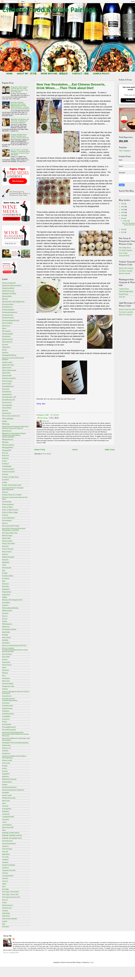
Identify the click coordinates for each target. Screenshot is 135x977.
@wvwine (5, 410)
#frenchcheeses (7, 551)
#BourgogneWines (7, 447)
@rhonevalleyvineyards (9, 370)
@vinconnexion (6, 402)
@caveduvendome (8, 304)
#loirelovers (5, 584)
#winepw (4, 784)
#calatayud (5, 463)
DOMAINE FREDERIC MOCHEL (12, 835)
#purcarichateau (7, 654)
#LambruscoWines (7, 576)
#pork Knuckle (6, 637)
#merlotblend (6, 602)
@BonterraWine (7, 296)
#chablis (4, 482)
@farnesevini (6, 326)
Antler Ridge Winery (125, 247)
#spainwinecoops (7, 708)
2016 (122, 218)
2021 (122, 206)
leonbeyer (5, 873)
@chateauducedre (7, 315)
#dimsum (5, 523)
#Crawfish (5, 515)
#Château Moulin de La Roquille (11, 495)
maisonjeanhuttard (7, 876)
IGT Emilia (5, 857)
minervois (5, 881)
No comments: (54, 415)
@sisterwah (5, 389)
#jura (3, 570)
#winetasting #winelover (9, 787)
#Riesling (5, 673)
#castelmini (5, 479)
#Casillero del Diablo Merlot (10, 477)
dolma (4, 830)
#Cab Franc (5, 455)
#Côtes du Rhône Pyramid (10, 510)
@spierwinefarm (7, 394)
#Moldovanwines (7, 610)
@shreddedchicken (8, 386)
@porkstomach (6, 367)
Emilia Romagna (7, 849)
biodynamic (5, 811)
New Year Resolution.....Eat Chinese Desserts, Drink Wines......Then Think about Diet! (70, 86)
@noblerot (5, 352)
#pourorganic (6, 643)
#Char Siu (5, 492)
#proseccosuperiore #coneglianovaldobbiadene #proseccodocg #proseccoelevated (15, 649)
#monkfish (5, 613)
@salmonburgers (7, 381)
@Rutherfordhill (6, 375)
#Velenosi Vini (6, 748)
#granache (5, 559)
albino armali (6, 800)
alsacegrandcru (6, 808)
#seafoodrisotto (6, 696)
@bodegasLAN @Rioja (9, 293)
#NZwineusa (6, 627)
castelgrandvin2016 (8, 817)
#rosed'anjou (6, 678)
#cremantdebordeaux (8, 518)
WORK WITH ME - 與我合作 (54, 73)
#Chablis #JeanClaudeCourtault (11, 485)
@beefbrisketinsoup (8, 291)
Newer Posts (39, 450)
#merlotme (5, 605)
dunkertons (5, 846)
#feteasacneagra (7, 535)
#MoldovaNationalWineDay (10, 608)
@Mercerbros (6, 347)
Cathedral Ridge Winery (126, 291)
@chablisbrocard (7, 307)
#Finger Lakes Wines (8, 543)
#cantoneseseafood (8, 469)
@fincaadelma (6, 331)
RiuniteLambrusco (7, 905)
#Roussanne (6, 681)
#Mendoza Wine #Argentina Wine (12, 600)
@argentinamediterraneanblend (11, 285)
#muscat (4, 616)
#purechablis (6, 657)
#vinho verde (6, 763)
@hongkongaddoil (7, 334)
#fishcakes (5, 546)
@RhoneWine (6, 373)
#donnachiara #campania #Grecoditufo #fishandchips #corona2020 (14, 529)
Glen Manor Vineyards (125, 271)
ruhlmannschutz (7, 908)
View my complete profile (11, 952)
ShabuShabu (6, 913)
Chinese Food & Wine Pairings (49, 9)
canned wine (6, 814)
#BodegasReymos (7, 439)
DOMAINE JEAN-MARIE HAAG (12, 838)
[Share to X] (54, 418)
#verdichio (5, 751)
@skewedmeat (6, 391)
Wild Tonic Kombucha (125, 315)
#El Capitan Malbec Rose (10, 533)
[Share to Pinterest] (58, 418)
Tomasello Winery (124, 255)
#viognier (5, 766)
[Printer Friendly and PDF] (42, 418)
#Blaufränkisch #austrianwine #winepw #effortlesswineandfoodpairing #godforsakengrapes (14, 435)
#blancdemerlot (6, 431)
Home (74, 450)
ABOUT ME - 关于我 (26, 73)
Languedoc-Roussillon (9, 870)
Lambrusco (5, 868)
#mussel (4, 619)
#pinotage (5, 635)
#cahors (4, 461)
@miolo (4, 350)
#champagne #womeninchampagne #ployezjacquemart (13, 488)
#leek (3, 581)
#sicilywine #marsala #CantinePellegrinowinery (9, 699)
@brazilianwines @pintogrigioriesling (13, 301)
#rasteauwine (6, 662)
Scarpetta (5, 910)
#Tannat (4, 722)
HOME (9, 73)
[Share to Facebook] (56, 418)
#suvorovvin (5, 719)
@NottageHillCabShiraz (9, 355)
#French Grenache (7, 549)
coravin (4, 822)
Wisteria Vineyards (124, 273)
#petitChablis (6, 632)
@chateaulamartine (8, 317)
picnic (4, 886)
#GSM (4, 565)
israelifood (5, 859)
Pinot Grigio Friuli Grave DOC (11, 897)
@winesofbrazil (6, 408)
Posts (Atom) (47, 454)
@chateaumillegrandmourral (10, 320)
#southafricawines (7, 705)
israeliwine (5, 862)
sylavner (4, 921)
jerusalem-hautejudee (8, 865)
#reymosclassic (7, 665)
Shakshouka (6, 916)
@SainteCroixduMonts (9, 378)
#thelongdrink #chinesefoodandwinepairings (15, 743)
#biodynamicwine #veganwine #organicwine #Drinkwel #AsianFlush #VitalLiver (15, 427)
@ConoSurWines (7, 323)
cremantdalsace (7, 825)
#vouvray (5, 771)
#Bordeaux (5, 442)
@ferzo (4, 328)
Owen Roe (122, 297)
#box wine (5, 453)
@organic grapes (7, 362)
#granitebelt (5, 562)
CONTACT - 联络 (80, 73)
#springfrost (5, 711)
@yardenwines (6, 413)
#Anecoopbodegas (7, 418)
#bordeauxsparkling (8, 445)
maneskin (5, 878)
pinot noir (5, 900)
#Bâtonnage (5, 424)
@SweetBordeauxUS (8, 400)
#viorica (4, 768)
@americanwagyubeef (9, 283)
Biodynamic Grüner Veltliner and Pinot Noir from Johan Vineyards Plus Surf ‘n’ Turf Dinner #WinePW (19, 89)
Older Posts (110, 450)
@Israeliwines (6, 336)
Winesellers (5, 926)
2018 (122, 215)
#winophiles (5, 792)
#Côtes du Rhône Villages (10, 512)
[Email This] (50, 418)
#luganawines (6, 594)
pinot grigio (5, 889)
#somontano (6, 703)
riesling (4, 902)
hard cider (5, 851)
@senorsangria (6, 383)
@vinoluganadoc (7, 405)
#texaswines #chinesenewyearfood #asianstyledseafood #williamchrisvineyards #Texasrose (15, 734)
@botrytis (5, 299)
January (125, 221)
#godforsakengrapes (8, 557)
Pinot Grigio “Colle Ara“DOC (10, 892)
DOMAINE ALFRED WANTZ (11, 833)
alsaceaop (5, 806)
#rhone (4, 667)
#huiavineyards (6, 568)
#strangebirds (6, 716)
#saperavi (5, 689)
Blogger (91, 962)
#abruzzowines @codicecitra (11, 416)
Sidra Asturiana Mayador (9, 918)
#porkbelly (5, 640)
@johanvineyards (7, 339)
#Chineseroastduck (8, 504)
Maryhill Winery (123, 294)
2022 (122, 204)
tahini (3, 924)
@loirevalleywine (7, 342)
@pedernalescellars (8, 365)
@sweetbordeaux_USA (9, 397)
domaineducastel (7, 841)
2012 (122, 232)
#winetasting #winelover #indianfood (13, 790)
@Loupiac (5, 344)
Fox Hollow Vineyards (125, 250)
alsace (4, 803)
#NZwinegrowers (7, 624)
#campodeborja (6, 466)
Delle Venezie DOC (8, 827)
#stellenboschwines (8, 714)
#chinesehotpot (6, 502)
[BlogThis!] (52, 418)
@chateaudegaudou (8, 309)
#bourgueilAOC (6, 450)
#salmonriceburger (7, 683)
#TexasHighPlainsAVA (9, 727)
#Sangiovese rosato (8, 686)
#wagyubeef (5, 774)
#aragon (4, 421)
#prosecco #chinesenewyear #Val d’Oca (14, 645)
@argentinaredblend (8, 288)
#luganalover (6, 589)
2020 (122, 209)
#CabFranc (5, 458)
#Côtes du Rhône (7, 507)
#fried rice (5, 554)
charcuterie (5, 819)
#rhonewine (5, 670)
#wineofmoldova (7, 782)
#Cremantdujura (7, 520)
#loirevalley (5, 586)
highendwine (6, 854)
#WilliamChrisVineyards (9, 779)
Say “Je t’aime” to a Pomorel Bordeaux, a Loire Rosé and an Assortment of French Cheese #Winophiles (20, 152)
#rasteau (4, 659)
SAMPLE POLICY (101, 73)
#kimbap (4, 573)
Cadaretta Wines (124, 289)
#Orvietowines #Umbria (9, 629)
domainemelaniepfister (9, 843)
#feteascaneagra (7, 541)
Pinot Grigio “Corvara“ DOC (10, 894)
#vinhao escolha (7, 760)
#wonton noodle (7, 795)
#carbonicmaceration (8, 471)
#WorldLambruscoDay (9, 798)
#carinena (5, 474)
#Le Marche (5, 578)
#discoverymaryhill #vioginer (10, 526)
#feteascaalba (6, 538)
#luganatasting (6, 592)
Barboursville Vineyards (126, 268)
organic (4, 884)
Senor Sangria (123, 253)
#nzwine (4, 621)
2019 (122, 212)
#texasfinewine (6, 724)
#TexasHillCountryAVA (9, 730)
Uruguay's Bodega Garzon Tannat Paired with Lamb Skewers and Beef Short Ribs (20, 136)
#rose (3, 675)
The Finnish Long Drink (126, 312)
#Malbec (4, 597)
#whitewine (5, 776)
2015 (122, 229)
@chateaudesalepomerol (9, 312)
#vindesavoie (6, 753)
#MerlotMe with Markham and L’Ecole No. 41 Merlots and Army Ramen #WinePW (20, 120)
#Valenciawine (6, 745)
